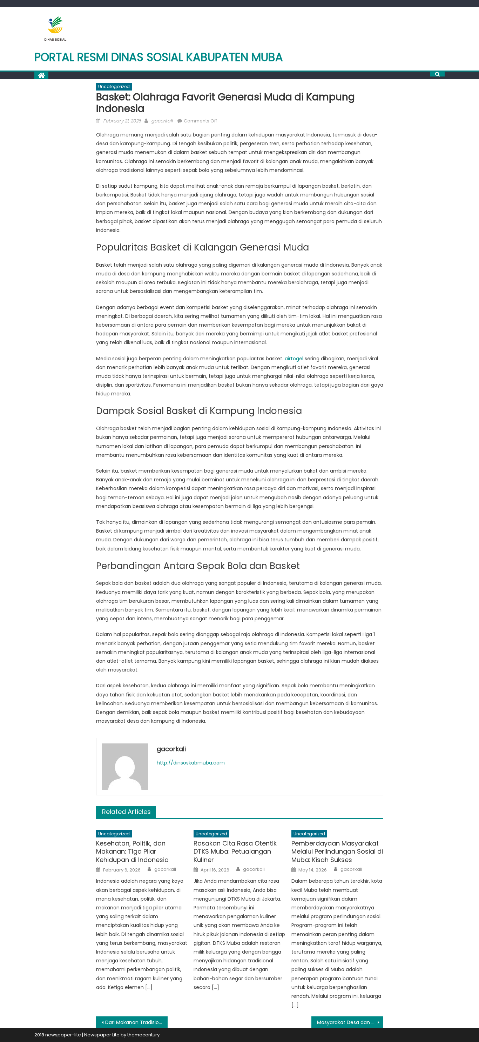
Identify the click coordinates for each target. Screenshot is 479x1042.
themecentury (143, 1034)
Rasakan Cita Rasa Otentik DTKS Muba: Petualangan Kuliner (235, 851)
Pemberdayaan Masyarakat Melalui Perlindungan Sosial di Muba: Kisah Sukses (337, 851)
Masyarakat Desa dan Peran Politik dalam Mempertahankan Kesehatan (350, 1022)
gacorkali (162, 121)
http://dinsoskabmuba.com (191, 762)
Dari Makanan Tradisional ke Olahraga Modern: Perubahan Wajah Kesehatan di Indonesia (136, 1022)
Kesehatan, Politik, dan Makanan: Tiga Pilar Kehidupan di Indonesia (132, 851)
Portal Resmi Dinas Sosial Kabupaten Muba (158, 57)
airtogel (294, 358)
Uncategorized (114, 86)
